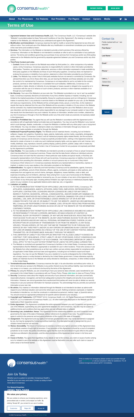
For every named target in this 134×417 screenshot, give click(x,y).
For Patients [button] (42, 19)
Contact (86, 19)
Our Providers (58, 19)
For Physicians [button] (25, 19)
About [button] (12, 19)
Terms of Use (42, 415)
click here (71, 273)
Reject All (27, 408)
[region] (27, 402)
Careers (97, 19)
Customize (13, 408)
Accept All (41, 408)
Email (104, 63)
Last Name (106, 55)
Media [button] (107, 19)
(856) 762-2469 (18, 390)
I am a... (105, 78)
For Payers (73, 19)
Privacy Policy (32, 415)
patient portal (87, 361)
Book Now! (115, 8)
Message (105, 85)
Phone (105, 71)
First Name (106, 48)
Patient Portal (96, 8)
